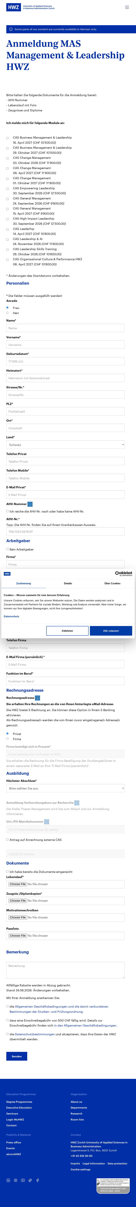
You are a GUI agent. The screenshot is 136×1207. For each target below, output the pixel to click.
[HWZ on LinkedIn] (8, 1180)
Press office (13, 1142)
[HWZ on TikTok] (30, 1180)
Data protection (117, 1163)
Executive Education (19, 1107)
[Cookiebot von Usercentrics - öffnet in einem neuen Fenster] (117, 573)
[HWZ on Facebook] (37, 1180)
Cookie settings (80, 1169)
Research (76, 1113)
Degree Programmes (19, 1101)
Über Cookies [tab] (112, 583)
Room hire (77, 1119)
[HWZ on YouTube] (23, 1180)
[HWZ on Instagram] (16, 1180)
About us (76, 1101)
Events (10, 1148)
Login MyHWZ (15, 1119)
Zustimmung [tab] (23, 583)
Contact (11, 1125)
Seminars (12, 1113)
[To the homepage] (30, 7)
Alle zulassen (111, 630)
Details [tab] (68, 583)
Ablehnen (67, 630)
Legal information (94, 1163)
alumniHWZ (13, 1154)
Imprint (75, 1163)
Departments (79, 1107)
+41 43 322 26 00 (81, 1155)
